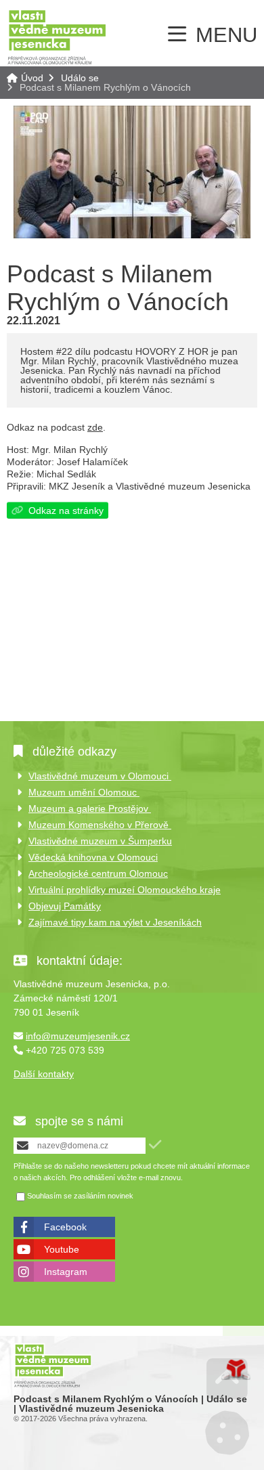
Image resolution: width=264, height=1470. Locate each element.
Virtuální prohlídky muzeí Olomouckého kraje (124, 889)
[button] (155, 1145)
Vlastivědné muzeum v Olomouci (99, 776)
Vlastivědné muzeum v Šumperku (100, 841)
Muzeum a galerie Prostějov (89, 808)
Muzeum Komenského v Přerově (99, 824)
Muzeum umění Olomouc (83, 792)
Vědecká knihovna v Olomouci (93, 857)
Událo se (80, 78)
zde (95, 427)
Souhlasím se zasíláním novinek (80, 1196)
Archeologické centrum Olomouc (98, 873)
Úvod (57, 36)
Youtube (61, 1249)
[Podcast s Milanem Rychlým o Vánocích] (132, 235)
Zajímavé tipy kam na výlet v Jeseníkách (115, 922)
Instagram (65, 1271)
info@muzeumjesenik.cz (78, 1036)
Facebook (65, 1227)
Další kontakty (44, 1073)
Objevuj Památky (64, 906)
